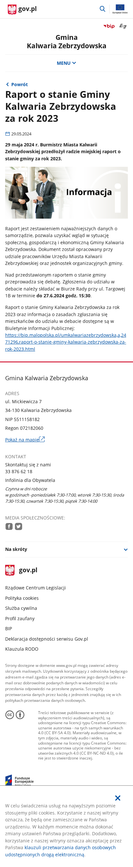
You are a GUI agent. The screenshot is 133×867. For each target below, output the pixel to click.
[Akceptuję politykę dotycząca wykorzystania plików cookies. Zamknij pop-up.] (117, 798)
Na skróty (16, 549)
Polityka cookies (22, 598)
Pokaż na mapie (25, 439)
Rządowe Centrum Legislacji (35, 588)
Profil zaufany (20, 618)
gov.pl (28, 570)
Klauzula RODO (21, 649)
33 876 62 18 (18, 471)
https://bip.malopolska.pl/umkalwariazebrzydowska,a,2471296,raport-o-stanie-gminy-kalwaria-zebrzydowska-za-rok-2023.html (65, 342)
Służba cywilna (21, 608)
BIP (8, 628)
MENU (64, 63)
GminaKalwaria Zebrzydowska (67, 41)
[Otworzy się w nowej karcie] (9, 526)
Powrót (19, 84)
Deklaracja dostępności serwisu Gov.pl (46, 639)
